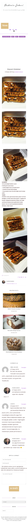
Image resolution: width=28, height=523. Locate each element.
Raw (17, 36)
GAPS (13, 36)
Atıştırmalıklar (6, 36)
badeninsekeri (19, 72)
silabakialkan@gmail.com (12, 283)
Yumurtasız (22, 36)
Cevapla (23, 367)
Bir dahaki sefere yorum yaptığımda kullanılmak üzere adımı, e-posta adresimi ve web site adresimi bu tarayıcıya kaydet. (14, 468)
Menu (4, 25)
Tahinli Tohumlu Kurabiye (14, 308)
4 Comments (6, 275)
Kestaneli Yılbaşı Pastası (14, 330)
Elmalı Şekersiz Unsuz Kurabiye (14, 352)
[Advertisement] (14, 53)
